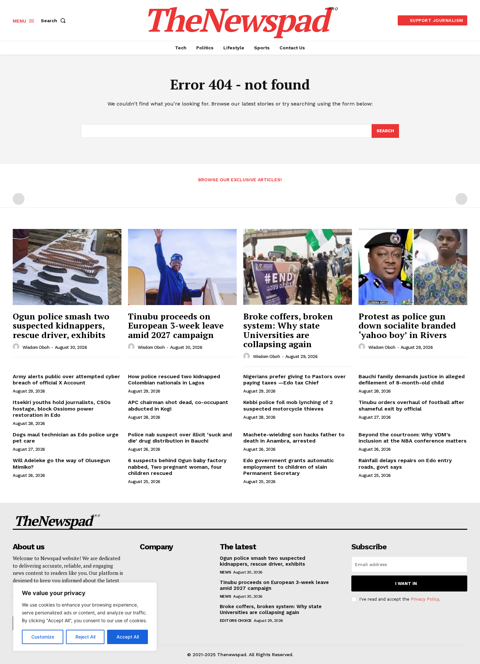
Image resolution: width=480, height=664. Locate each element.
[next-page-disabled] (461, 199)
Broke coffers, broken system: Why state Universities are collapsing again (288, 330)
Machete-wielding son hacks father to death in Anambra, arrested (293, 437)
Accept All (128, 637)
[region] (85, 616)
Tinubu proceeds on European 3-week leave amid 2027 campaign (176, 325)
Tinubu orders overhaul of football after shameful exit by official (411, 405)
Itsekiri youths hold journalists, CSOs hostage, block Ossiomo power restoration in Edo (62, 408)
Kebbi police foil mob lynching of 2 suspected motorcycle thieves (288, 405)
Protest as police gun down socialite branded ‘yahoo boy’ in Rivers (407, 325)
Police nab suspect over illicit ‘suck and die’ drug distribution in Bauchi (180, 437)
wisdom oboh (36, 347)
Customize (42, 637)
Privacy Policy (425, 599)
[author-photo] (17, 346)
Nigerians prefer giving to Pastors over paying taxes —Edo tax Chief (294, 379)
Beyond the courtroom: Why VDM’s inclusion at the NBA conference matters (413, 437)
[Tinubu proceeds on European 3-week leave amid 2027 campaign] (182, 267)
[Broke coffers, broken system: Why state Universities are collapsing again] (297, 267)
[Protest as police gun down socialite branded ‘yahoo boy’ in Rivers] (413, 267)
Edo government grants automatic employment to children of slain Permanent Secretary (288, 466)
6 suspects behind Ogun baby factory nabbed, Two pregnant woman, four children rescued (177, 466)
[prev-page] (18, 199)
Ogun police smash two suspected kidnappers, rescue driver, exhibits (61, 325)
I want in (406, 583)
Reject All (85, 637)
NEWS (225, 572)
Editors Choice (236, 620)
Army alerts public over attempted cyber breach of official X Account (66, 379)
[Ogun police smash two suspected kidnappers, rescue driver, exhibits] (67, 267)
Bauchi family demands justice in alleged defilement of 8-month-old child (412, 379)
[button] (54, 20)
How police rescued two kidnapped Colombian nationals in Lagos (174, 379)
